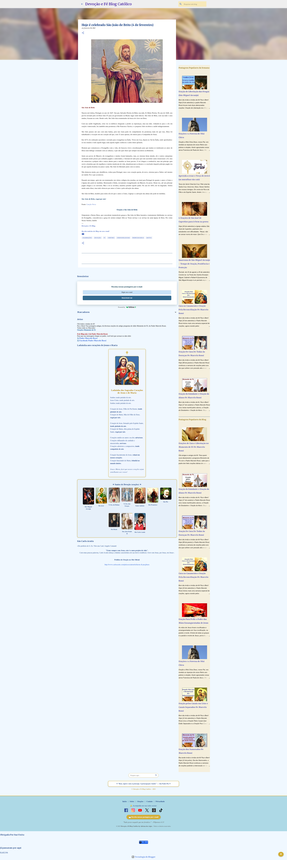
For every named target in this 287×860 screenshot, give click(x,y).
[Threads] (154, 810)
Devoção (97, 238)
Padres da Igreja (138, 238)
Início (124, 801)
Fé (104, 238)
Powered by (121, 307)
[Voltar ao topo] (281, 854)
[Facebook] (126, 810)
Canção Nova (91, 204)
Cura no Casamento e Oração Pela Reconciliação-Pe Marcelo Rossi (193, 309)
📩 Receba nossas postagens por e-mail (143, 817)
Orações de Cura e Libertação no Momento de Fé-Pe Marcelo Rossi (194, 447)
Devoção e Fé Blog (88, 226)
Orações (140, 801)
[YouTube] (140, 810)
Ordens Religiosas (123, 238)
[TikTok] (161, 810)
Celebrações (87, 238)
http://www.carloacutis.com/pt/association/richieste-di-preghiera (127, 564)
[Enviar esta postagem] (83, 235)
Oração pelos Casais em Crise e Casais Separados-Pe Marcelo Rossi (193, 707)
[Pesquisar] (156, 775)
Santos (148, 238)
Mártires (111, 238)
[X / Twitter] (147, 810)
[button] (83, 33)
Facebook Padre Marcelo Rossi (92, 340)
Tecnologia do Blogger (144, 857)
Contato (149, 801)
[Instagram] (133, 810)
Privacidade (160, 801)
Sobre (132, 801)
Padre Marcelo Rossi (88, 338)
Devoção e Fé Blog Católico (108, 4)
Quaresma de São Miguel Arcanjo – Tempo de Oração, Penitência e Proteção (194, 264)
